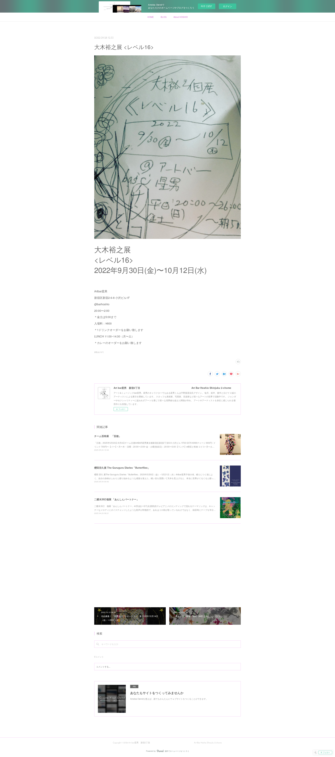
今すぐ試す (206, 6)
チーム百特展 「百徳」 (107, 436)
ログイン (227, 6)
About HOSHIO (180, 16)
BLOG (163, 16)
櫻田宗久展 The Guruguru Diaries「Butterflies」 (122, 467)
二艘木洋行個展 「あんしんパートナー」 (116, 499)
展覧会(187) (99, 352)
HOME (150, 16)
